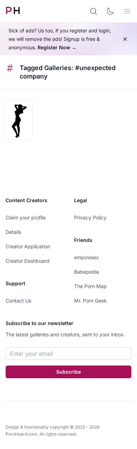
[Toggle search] (93, 11)
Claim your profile (26, 217)
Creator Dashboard (28, 261)
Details (13, 232)
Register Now (57, 47)
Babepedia (86, 272)
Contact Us (18, 301)
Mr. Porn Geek (90, 301)
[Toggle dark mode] (110, 11)
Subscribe (68, 372)
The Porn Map (90, 286)
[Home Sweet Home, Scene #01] (17, 120)
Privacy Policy (90, 217)
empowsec (86, 257)
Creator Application (28, 246)
